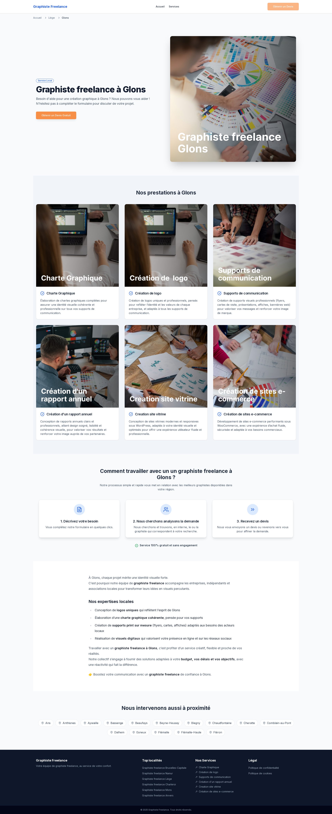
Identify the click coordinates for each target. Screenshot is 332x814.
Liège (51, 17)
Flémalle (163, 732)
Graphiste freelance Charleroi (159, 784)
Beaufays (141, 723)
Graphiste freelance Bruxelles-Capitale (164, 767)
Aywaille (93, 723)
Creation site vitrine (210, 786)
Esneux (141, 732)
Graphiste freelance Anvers (157, 795)
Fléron (217, 732)
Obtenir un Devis (283, 6)
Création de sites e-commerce (216, 791)
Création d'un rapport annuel (215, 781)
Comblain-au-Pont (279, 723)
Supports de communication (215, 776)
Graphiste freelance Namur (157, 773)
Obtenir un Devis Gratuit (56, 115)
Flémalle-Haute (191, 732)
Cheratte (249, 723)
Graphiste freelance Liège (157, 778)
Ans (47, 723)
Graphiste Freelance (51, 760)
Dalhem (119, 732)
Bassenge (116, 723)
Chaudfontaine (222, 723)
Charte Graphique (209, 767)
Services (174, 6)
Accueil (160, 6)
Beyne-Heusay (169, 723)
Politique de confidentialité (263, 767)
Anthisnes (69, 723)
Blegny (195, 723)
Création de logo (208, 772)
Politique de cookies (260, 773)
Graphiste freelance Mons (157, 789)
